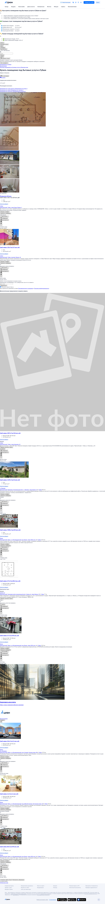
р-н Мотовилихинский (16, 539)
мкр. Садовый (25, 752)
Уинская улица (32, 752)
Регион (2, 55)
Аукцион (55, 885)
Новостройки (21, 6)
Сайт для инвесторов (26, 889)
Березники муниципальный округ (15, 489)
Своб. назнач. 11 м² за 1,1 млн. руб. (9, 794)
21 (36, 489)
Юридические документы (27, 885)
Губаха (9, 207)
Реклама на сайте (25, 887)
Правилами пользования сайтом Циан (18, 893)
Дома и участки (31, 6)
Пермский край (3, 207)
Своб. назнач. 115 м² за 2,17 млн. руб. (10, 247)
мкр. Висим (24, 539)
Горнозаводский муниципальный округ (17, 594)
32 (42, 803)
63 (20, 257)
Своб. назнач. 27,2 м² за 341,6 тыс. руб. (10, 581)
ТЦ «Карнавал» (3, 751)
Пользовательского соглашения (25, 288)
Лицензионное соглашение (46, 893)
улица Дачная (32, 489)
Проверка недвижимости (91, 887)
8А (36, 752)
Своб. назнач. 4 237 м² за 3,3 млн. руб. (10, 480)
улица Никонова (15, 444)
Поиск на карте (40, 885)
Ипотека (49, 6)
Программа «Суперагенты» (92, 885)
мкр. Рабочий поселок (27, 803)
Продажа (13, 6)
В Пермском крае (4, 882)
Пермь (9, 539)
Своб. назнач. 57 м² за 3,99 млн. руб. (9, 635)
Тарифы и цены (8, 887)
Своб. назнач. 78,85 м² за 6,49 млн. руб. (10, 530)
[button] (52, 12)
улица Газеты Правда (16, 207)
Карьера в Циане (9, 889)
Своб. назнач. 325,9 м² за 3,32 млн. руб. (10, 433)
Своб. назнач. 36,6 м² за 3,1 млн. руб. (9, 741)
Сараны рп (28, 594)
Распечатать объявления (18, 879)
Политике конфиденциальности (90, 893)
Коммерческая (41, 6)
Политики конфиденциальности (41, 288)
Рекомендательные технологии (43, 894)
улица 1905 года (31, 539)
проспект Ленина (15, 257)
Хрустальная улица (37, 803)
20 (19, 444)
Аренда (6, 6)
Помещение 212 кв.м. (6, 196)
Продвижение (40, 887)
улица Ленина (35, 594)
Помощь (55, 887)
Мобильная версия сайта (42, 899)
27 (39, 594)
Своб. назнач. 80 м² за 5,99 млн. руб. (9, 846)
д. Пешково (26, 489)
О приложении (52, 899)
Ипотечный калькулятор (75, 887)
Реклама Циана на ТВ (74, 885)
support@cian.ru (16, 894)
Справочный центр (9, 885)
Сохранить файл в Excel (6, 879)
